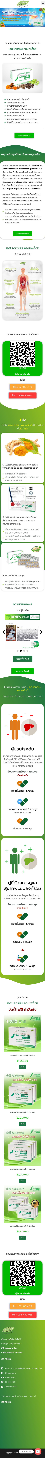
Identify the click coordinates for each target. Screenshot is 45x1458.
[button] (43, 3)
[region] (22, 1435)
